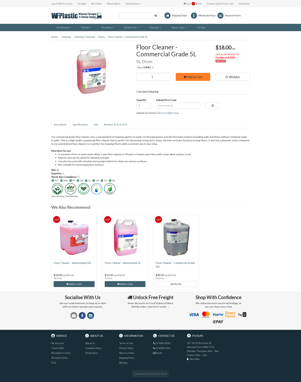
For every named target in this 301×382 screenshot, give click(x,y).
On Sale (82, 3)
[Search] (156, 15)
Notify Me (176, 283)
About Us (90, 343)
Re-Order (96, 3)
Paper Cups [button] (178, 27)
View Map (194, 358)
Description (60, 124)
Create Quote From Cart (220, 3)
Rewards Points (59, 357)
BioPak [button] (86, 27)
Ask (96, 124)
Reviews (109, 124)
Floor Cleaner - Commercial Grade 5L (128, 36)
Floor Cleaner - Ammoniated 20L (72, 262)
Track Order (57, 348)
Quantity (141, 99)
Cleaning (66, 36)
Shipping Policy (126, 357)
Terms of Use (126, 343)
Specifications (80, 124)
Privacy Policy (126, 348)
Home (54, 36)
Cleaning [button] (154, 27)
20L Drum (58, 278)
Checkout (244, 3)
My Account (57, 343)
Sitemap (123, 362)
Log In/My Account (61, 3)
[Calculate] (212, 106)
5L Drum (108, 278)
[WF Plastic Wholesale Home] (77, 15)
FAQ (53, 362)
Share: (140, 67)
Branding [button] (107, 27)
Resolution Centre (61, 352)
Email (159, 352)
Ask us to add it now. (168, 112)
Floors (101, 36)
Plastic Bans (113, 3)
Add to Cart (194, 77)
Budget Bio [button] (130, 27)
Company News (93, 348)
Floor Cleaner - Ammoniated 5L (123, 262)
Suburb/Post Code (166, 99)
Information (132, 3)
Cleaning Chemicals (84, 36)
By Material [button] (63, 27)
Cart (194, 3)
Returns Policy (126, 352)
